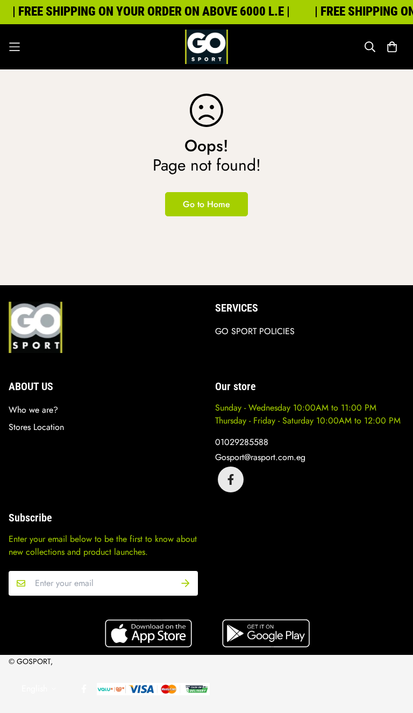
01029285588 (241, 442)
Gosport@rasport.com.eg (260, 457)
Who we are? (33, 410)
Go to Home (206, 204)
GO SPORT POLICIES (255, 331)
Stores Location (36, 427)
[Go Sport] (206, 46)
